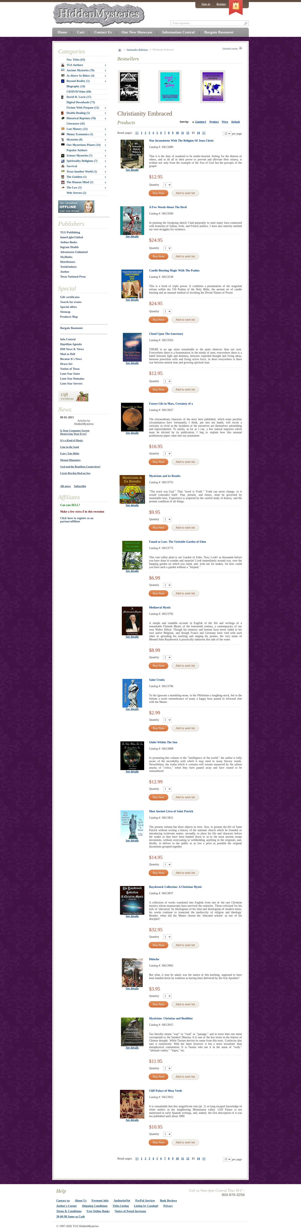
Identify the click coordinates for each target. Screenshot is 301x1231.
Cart (80, 32)
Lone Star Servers (71, 383)
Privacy (168, 1205)
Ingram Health (69, 247)
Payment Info (100, 1200)
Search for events (70, 302)
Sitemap (65, 311)
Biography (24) (76, 86)
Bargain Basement (71, 328)
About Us (80, 1200)
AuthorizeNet (122, 1200)
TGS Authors (75, 65)
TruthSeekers (68, 266)
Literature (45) (76, 123)
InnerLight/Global (71, 237)
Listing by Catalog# (146, 1205)
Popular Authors (77, 150)
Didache (154, 959)
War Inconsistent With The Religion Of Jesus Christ (181, 140)
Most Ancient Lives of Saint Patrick (171, 811)
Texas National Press (73, 276)
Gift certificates (69, 297)
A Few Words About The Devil (168, 207)
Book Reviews (168, 1200)
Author (64, 271)
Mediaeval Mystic (160, 607)
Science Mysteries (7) (79, 155)
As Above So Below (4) (80, 75)
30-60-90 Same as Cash (70, 1216)
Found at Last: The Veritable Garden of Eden (177, 541)
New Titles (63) (76, 59)
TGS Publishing (70, 232)
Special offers (68, 307)
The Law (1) (74, 187)
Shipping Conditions (95, 1205)
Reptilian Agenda (71, 344)
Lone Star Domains (72, 378)
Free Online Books (98, 1211)
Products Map (69, 316)
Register (221, 4)
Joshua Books (68, 242)
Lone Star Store (70, 373)
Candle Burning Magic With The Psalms (174, 270)
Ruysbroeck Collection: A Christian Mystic (175, 886)
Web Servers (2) (76, 192)
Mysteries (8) (75, 139)
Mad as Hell (67, 354)
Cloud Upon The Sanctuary (166, 333)
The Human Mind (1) (80, 182)
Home (62, 32)
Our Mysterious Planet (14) (84, 144)
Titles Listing (121, 1205)
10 (177, 132)
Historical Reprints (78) (81, 118)
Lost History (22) (77, 128)
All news (65, 486)
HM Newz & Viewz (72, 349)
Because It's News (71, 359)
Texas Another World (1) (82, 171)
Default (235, 121)
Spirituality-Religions (137, 49)
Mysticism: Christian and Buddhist (171, 1018)
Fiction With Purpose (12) (83, 107)
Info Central (68, 339)
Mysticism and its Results (164, 476)
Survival (72, 166)
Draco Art (66, 363)
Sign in (205, 4)
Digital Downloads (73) (81, 102)
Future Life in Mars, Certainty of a (171, 403)
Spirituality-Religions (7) (82, 160)
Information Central (178, 32)
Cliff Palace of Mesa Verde (165, 1090)
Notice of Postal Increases (130, 1211)
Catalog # (200, 121)
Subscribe (80, 486)
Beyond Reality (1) (78, 81)
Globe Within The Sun (163, 742)
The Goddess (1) (77, 176)
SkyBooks (66, 257)
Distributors (67, 261)
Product (214, 121)
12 (187, 132)
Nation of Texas (69, 368)
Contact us (63, 1200)
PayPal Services (145, 1200)
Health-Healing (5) (78, 113)
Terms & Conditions (68, 1211)
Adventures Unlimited (74, 252)
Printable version (230, 48)
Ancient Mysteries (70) (80, 70)
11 (182, 132)
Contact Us (103, 32)
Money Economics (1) (80, 134)
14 (198, 132)
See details (132, 169)
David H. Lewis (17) (79, 97)
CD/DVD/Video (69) (79, 91)
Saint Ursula (157, 679)
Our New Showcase (137, 32)
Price (225, 121)
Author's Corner (66, 1205)
